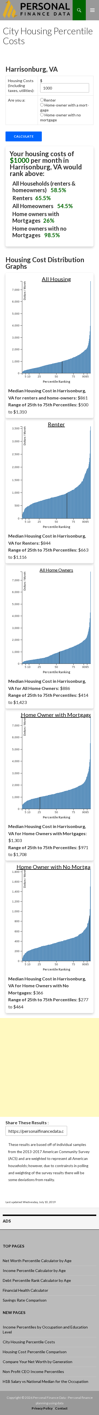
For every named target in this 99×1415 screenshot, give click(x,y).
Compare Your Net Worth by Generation (37, 1361)
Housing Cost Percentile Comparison (35, 1351)
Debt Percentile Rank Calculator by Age (37, 1280)
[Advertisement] (49, 1067)
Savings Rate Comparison (24, 1300)
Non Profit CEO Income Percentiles (33, 1371)
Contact (61, 1408)
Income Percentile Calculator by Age (34, 1270)
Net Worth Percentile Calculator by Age (37, 1260)
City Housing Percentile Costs (29, 1342)
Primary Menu (92, 10)
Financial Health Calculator (25, 1290)
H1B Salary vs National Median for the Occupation (45, 1381)
